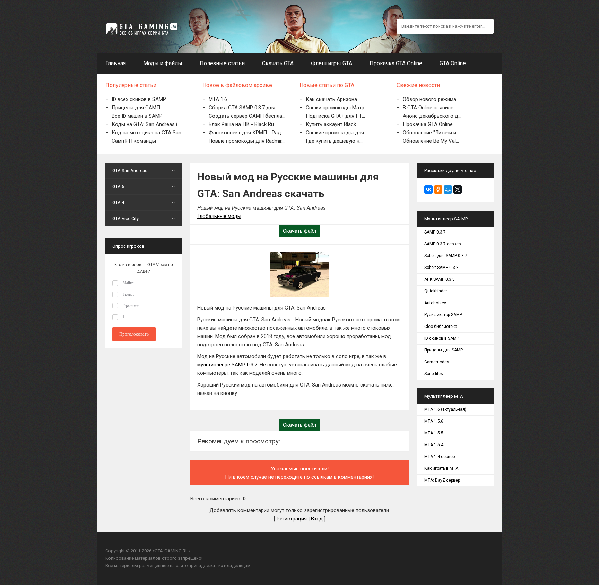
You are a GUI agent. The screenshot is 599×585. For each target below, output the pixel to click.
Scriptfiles (433, 373)
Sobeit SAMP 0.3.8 (441, 267)
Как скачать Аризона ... (334, 99)
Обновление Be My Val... (431, 141)
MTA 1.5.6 (433, 421)
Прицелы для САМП (136, 107)
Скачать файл (299, 231)
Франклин (131, 306)
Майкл (128, 283)
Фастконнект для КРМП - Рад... (246, 132)
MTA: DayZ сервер (442, 480)
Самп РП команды (134, 141)
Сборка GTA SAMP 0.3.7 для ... (244, 107)
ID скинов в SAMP (441, 338)
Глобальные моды (219, 216)
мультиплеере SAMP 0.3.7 (227, 365)
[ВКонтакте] (428, 189)
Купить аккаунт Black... (332, 124)
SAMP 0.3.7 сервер (442, 243)
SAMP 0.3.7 (435, 232)
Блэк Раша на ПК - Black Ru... (243, 124)
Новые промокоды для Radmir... (247, 141)
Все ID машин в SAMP (137, 116)
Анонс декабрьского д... (432, 116)
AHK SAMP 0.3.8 (439, 279)
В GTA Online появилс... (430, 107)
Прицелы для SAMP (443, 350)
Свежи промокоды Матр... (336, 107)
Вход (317, 519)
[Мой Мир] (448, 189)
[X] (457, 189)
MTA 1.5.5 (433, 433)
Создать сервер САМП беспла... (247, 116)
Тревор (129, 294)
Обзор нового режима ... (432, 99)
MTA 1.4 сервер (439, 456)
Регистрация (292, 519)
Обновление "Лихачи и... (431, 132)
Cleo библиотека (440, 326)
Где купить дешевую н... (334, 141)
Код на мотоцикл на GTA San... (148, 132)
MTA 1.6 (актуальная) (445, 409)
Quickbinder (435, 291)
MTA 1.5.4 (433, 444)
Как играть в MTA (441, 468)
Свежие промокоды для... (336, 132)
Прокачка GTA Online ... (430, 124)
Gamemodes (436, 361)
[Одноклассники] (438, 189)
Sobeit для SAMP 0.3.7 (445, 255)
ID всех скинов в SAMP (139, 99)
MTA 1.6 (218, 99)
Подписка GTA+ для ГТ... (335, 116)
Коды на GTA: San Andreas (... (146, 124)
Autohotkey (435, 302)
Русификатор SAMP (443, 314)
